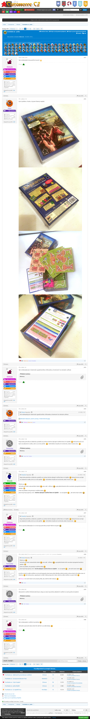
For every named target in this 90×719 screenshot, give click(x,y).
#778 (85, 554)
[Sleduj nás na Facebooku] (74, 3)
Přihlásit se (19, 9)
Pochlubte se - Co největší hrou (13, 689)
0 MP (14, 122)
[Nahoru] (85, 96)
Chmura (23, 412)
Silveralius (78, 686)
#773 (85, 367)
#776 (85, 471)
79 (27, 28)
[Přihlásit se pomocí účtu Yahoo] (14, 12)
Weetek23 (44, 678)
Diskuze (18, 24)
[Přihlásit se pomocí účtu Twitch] (11, 12)
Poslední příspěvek (71, 675)
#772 (85, 99)
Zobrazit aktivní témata (68, 15)
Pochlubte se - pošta (27, 24)
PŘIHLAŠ (23, 712)
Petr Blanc (44, 689)
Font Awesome (58, 713)
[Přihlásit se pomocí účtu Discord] (54, 10)
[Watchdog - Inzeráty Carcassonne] (69, 3)
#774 (85, 408)
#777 (85, 513)
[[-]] (85, 360)
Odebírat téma (44, 31)
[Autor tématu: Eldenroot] (5, 34)
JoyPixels (51, 713)
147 (34, 28)
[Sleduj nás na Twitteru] (80, 3)
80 (30, 28)
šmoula (23, 558)
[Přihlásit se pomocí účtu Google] (3, 12)
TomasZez (23, 475)
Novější (10, 661)
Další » (37, 28)
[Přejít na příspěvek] (31, 412)
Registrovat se (30, 9)
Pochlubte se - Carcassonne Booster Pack (16, 678)
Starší (5, 661)
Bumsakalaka (79, 683)
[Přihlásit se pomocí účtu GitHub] (57, 10)
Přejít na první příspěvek (10, 696)
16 (53, 689)
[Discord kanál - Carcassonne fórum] (58, 3)
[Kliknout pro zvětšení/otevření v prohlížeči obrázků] (50, 167)
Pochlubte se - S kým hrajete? (12, 682)
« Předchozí (12, 28)
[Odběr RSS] (86, 3)
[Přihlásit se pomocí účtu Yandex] (18, 12)
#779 (85, 589)
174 (53, 675)
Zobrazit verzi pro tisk (9, 694)
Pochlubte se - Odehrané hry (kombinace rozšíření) (18, 675)
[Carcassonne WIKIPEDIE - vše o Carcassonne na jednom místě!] (63, 3)
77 (22, 28)
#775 (85, 439)
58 (53, 682)
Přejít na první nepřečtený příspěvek (77, 31)
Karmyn (78, 690)
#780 (85, 619)
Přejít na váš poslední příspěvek (58, 31)
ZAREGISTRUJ (7, 714)
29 (53, 686)
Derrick (78, 675)
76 (20, 28)
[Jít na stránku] (41, 29)
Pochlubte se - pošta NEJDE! (12, 686)
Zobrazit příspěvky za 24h (82, 15)
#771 (85, 57)
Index (4, 24)
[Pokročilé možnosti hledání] (81, 10)
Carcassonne (11, 24)
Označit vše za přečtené (32, 710)
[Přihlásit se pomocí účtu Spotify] (7, 12)
